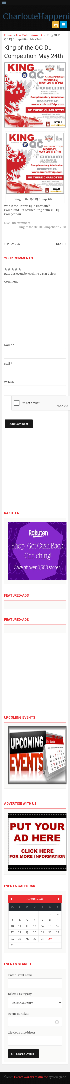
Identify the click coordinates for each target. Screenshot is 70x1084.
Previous (13, 243)
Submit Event (55, 24)
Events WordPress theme (31, 1077)
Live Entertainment (29, 35)
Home (8, 35)
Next (59, 243)
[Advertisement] (35, 473)
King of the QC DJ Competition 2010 (42, 227)
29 (50, 938)
